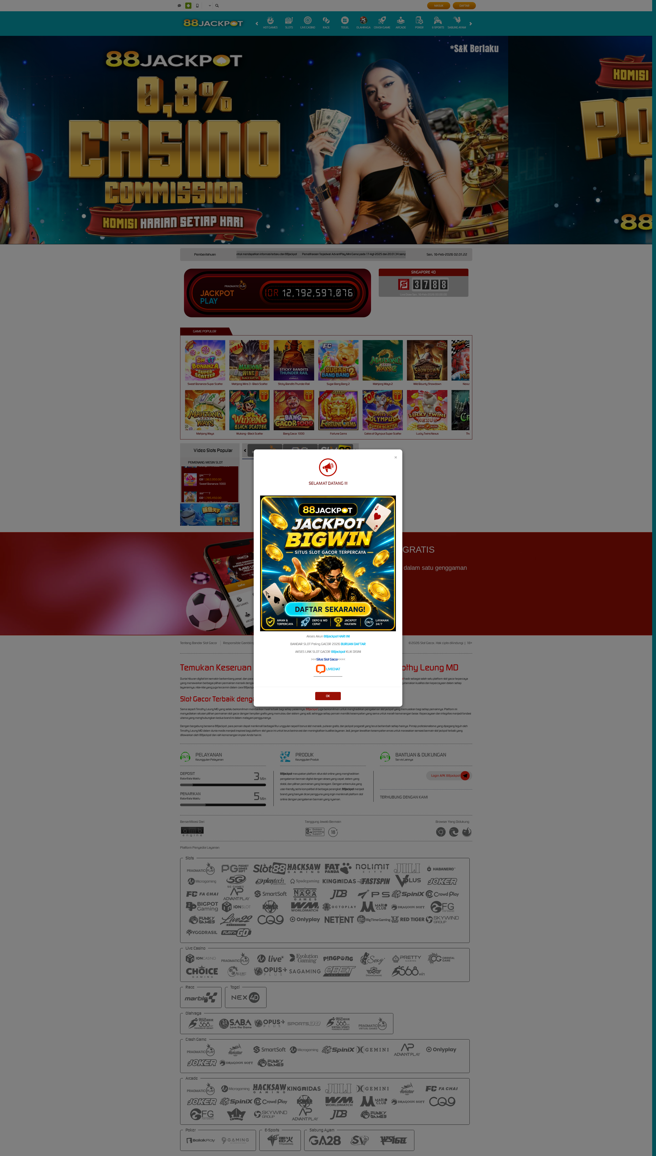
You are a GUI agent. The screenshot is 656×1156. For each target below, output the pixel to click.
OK (328, 696)
